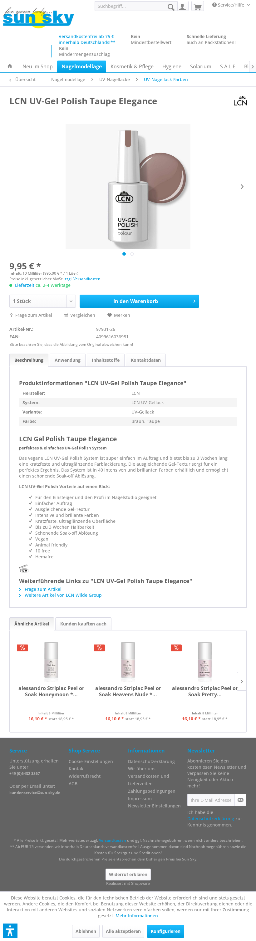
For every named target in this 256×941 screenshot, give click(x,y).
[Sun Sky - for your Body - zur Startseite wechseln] (38, 18)
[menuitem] (136, 6)
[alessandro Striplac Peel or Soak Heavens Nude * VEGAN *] (128, 660)
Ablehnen (86, 931)
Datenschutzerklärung (151, 761)
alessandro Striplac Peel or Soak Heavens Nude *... (128, 691)
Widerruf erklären (128, 874)
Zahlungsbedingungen (151, 791)
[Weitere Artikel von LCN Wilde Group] (240, 100)
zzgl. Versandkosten (83, 279)
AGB (73, 784)
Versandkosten (112, 840)
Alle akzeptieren (123, 931)
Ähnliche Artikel (31, 624)
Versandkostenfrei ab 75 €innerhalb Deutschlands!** (87, 39)
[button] (10, 931)
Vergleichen (82, 315)
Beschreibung (28, 360)
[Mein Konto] (182, 6)
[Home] (10, 66)
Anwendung (68, 360)
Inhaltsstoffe (106, 360)
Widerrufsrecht (85, 776)
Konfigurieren (165, 931)
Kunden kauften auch (83, 624)
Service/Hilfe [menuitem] (231, 5)
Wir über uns (141, 769)
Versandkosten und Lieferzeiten (148, 780)
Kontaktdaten (146, 360)
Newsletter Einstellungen (154, 806)
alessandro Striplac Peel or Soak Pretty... (205, 691)
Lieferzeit (24, 285)
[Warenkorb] (197, 6)
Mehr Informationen (137, 916)
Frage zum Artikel (33, 315)
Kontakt (77, 769)
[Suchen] (171, 7)
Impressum (140, 798)
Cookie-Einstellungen (91, 761)
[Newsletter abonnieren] (240, 800)
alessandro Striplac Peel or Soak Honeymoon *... (51, 691)
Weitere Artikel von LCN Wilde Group (62, 595)
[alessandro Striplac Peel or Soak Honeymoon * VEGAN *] (51, 660)
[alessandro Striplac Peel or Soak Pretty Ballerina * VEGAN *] (205, 660)
